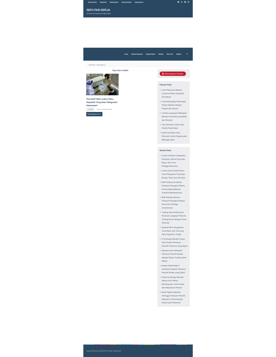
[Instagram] (188, 2)
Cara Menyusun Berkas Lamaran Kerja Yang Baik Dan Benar (173, 93)
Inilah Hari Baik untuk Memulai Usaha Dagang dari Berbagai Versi (174, 136)
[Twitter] (181, 2)
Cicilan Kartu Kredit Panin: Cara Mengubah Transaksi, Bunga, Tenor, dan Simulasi (173, 174)
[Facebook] (178, 2)
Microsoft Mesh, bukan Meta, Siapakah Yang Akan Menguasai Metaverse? (101, 102)
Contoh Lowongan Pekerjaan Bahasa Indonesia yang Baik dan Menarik (174, 116)
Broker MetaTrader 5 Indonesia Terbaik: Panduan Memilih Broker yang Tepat (174, 269)
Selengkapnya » (94, 114)
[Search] (187, 54)
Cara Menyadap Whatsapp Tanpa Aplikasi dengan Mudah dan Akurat (174, 105)
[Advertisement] (138, 32)
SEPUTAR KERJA (98, 10)
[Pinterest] (185, 2)
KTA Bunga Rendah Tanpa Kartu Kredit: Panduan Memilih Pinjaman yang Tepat (174, 242)
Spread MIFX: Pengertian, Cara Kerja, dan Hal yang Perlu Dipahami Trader (173, 231)
